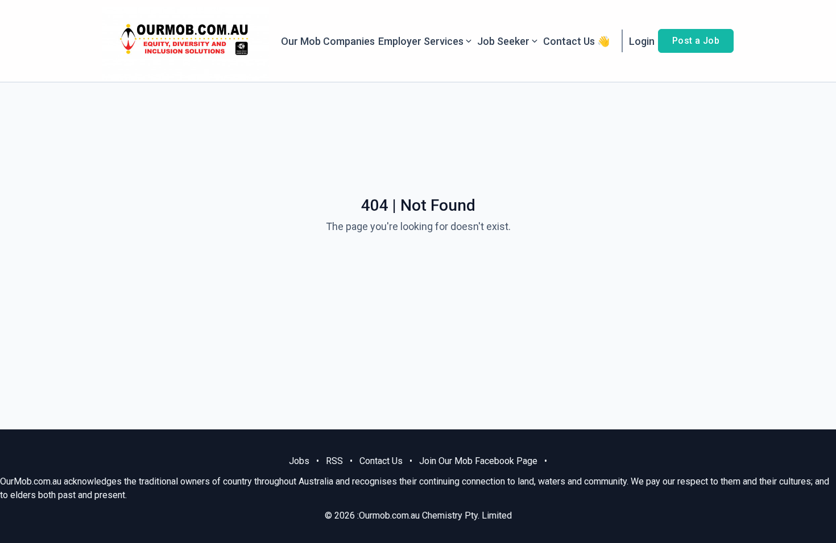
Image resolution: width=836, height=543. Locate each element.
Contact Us (381, 461)
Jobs (299, 461)
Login (642, 41)
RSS (334, 461)
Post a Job (695, 40)
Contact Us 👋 (576, 41)
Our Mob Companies (328, 41)
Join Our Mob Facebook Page (478, 461)
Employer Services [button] (420, 41)
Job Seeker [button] (503, 41)
